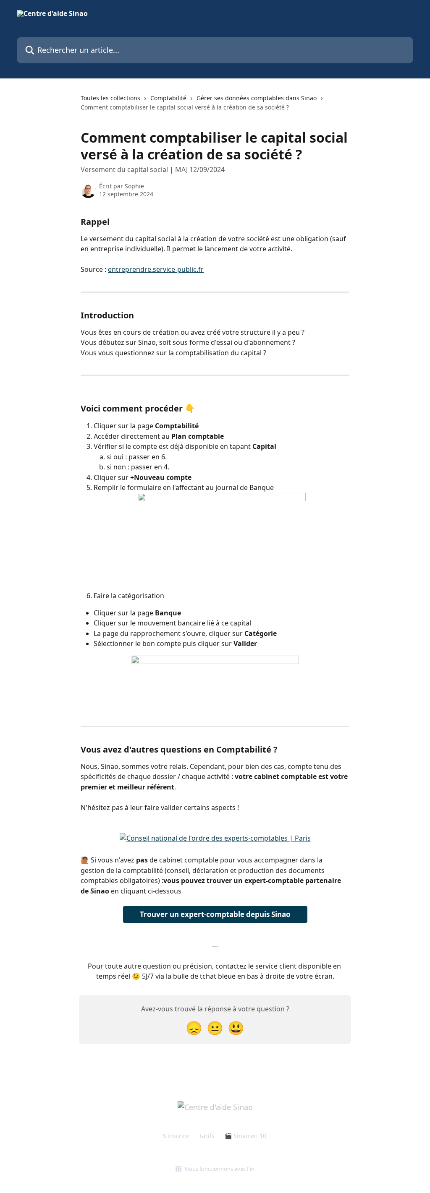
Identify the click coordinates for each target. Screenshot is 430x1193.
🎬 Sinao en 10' (246, 1136)
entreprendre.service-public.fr (156, 269)
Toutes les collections (110, 98)
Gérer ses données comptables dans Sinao (257, 98)
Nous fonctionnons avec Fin (219, 1168)
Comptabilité (168, 98)
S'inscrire (176, 1136)
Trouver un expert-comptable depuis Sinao (215, 914)
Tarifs (207, 1136)
